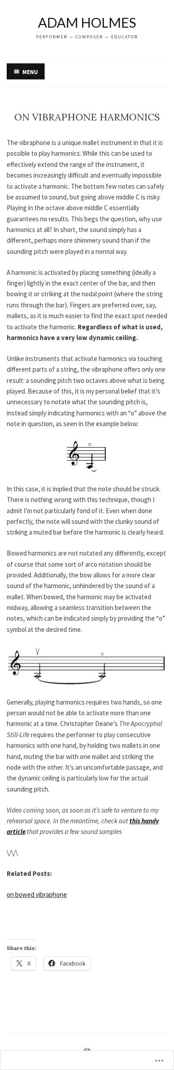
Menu (30, 72)
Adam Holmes (87, 22)
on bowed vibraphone (37, 894)
